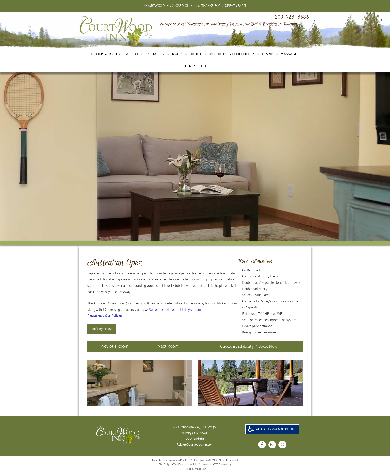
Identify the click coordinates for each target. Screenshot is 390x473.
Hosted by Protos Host (195, 469)
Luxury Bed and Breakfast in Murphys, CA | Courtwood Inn (124, 31)
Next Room (168, 346)
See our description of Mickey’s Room (175, 310)
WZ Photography (222, 464)
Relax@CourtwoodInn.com (195, 444)
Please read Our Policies (104, 316)
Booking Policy (101, 329)
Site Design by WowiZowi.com (173, 464)
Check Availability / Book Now (249, 346)
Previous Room (114, 346)
